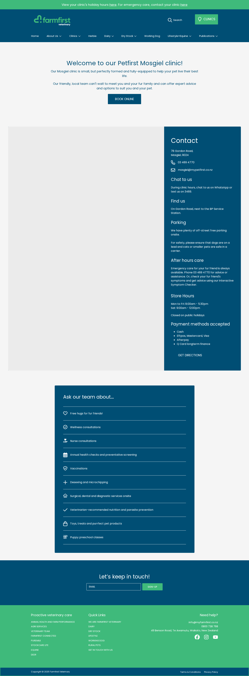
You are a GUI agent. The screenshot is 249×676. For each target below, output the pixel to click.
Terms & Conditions (190, 672)
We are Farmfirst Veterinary (104, 622)
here (113, 5)
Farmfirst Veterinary (60, 671)
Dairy (107, 36)
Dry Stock (127, 36)
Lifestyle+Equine (178, 36)
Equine (35, 650)
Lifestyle (93, 635)
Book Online (124, 99)
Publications (207, 36)
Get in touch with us (100, 650)
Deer (33, 654)
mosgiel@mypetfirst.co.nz (195, 170)
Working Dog (96, 640)
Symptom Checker (183, 285)
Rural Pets (94, 645)
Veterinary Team (40, 631)
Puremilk (36, 640)
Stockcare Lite (39, 645)
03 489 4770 (185, 162)
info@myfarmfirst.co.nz (203, 622)
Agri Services (39, 626)
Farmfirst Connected (43, 635)
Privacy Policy (211, 672)
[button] (176, 20)
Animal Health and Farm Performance (53, 622)
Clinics (73, 36)
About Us (53, 36)
